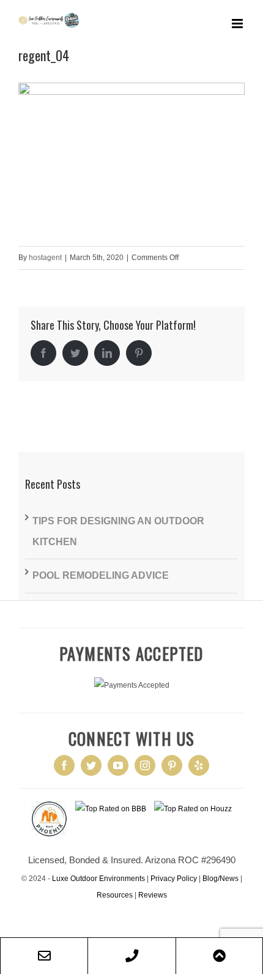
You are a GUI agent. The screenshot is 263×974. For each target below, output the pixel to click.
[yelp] (198, 765)
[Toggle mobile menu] (238, 23)
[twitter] (91, 765)
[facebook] (64, 765)
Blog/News (220, 878)
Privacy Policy (173, 878)
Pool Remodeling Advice (100, 575)
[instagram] (145, 765)
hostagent (45, 257)
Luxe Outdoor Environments (98, 878)
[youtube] (118, 765)
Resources (115, 895)
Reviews (152, 895)
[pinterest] (171, 765)
